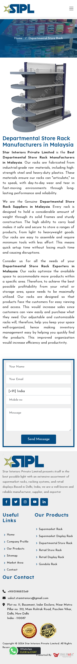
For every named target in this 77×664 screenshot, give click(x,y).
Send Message (39, 439)
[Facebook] (6, 502)
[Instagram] (25, 502)
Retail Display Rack (51, 557)
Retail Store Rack (50, 550)
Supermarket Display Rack (56, 536)
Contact (12, 569)
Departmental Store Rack (55, 543)
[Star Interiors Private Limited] (20, 8)
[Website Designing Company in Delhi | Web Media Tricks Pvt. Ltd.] (63, 655)
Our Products (15, 548)
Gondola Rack (48, 564)
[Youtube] (34, 502)
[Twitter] (16, 502)
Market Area (15, 562)
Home (18, 38)
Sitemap (12, 555)
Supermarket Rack (50, 529)
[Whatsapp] (25, 651)
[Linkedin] (44, 502)
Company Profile (17, 541)
